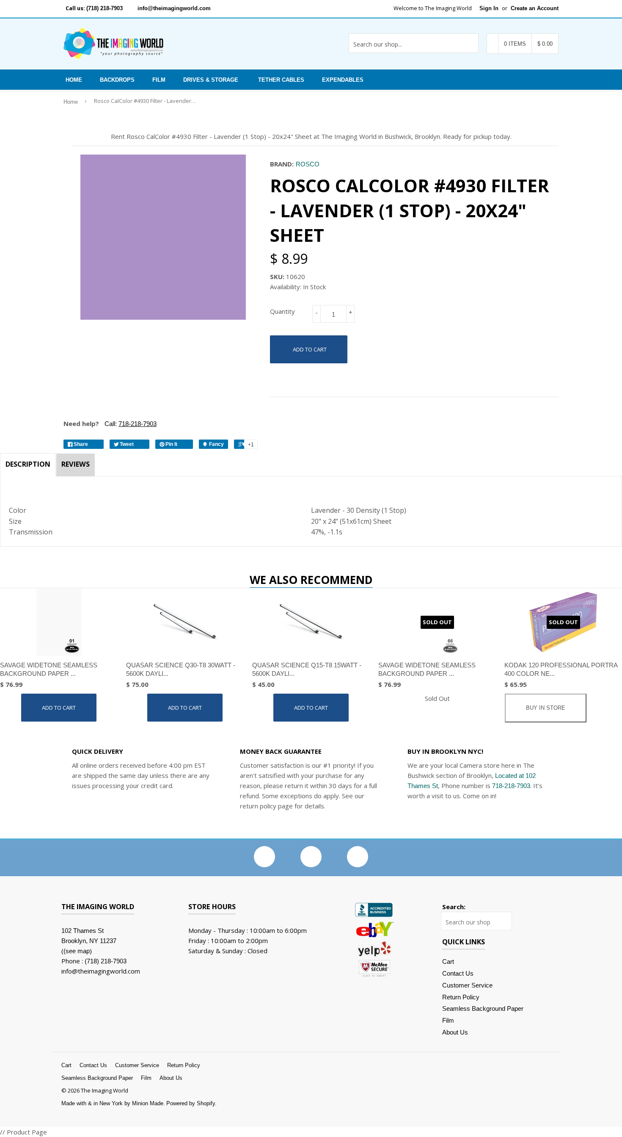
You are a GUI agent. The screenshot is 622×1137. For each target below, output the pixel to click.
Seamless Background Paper (482, 1008)
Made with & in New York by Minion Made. (113, 1103)
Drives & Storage (210, 80)
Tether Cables (281, 80)
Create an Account (535, 8)
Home (74, 80)
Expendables (342, 80)
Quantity (282, 311)
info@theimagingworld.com (174, 8)
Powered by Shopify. (191, 1103)
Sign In (488, 8)
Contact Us (457, 973)
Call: (130, 423)
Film (158, 80)
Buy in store (545, 708)
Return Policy (460, 997)
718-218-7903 (511, 785)
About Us (455, 1032)
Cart (448, 961)
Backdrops (117, 80)
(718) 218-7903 (104, 8)
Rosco (307, 164)
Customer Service (467, 985)
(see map (76, 950)
